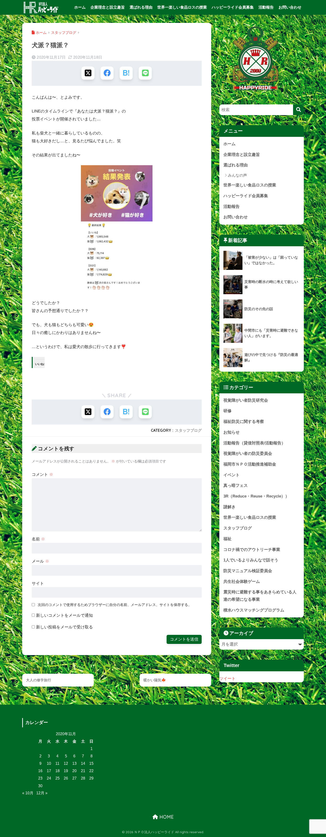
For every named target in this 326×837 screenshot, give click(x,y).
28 (83, 778)
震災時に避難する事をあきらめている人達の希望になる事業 (259, 596)
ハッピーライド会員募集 (233, 7)
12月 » (41, 793)
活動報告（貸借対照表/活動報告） (254, 443)
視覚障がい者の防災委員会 (247, 453)
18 (57, 771)
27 (74, 778)
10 (49, 763)
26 (66, 778)
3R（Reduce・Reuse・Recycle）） (256, 496)
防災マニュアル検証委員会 (247, 571)
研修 (227, 411)
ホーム (80, 7)
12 (66, 763)
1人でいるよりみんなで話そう (250, 560)
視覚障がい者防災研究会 (245, 400)
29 (91, 778)
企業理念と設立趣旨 (107, 7)
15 (91, 763)
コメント (42, 474)
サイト (38, 583)
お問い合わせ (290, 7)
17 (49, 771)
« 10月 (27, 793)
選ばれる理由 (141, 7)
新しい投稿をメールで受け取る (64, 627)
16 (40, 771)
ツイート (227, 678)
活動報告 (266, 7)
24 (49, 778)
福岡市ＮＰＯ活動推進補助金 (249, 464)
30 (40, 786)
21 (83, 771)
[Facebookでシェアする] (107, 73)
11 (57, 763)
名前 (38, 539)
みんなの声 (237, 175)
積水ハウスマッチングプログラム (253, 610)
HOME (166, 817)
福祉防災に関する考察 (243, 421)
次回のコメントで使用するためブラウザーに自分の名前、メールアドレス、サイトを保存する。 (115, 605)
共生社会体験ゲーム (241, 581)
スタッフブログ (188, 430)
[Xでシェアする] (88, 73)
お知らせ (231, 432)
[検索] (298, 109)
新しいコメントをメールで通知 (64, 615)
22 (91, 771)
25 (57, 778)
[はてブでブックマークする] (126, 73)
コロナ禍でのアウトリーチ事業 (251, 549)
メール (40, 561)
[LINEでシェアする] (145, 73)
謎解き (229, 507)
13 (74, 763)
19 (66, 771)
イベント (231, 475)
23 (40, 778)
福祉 (227, 539)
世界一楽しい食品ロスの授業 (182, 7)
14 (83, 763)
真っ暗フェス (235, 485)
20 (74, 771)
